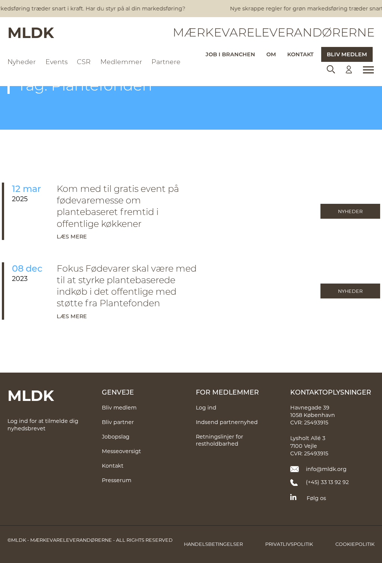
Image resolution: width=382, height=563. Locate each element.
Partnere (166, 61)
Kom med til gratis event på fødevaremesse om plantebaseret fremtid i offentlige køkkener (118, 206)
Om (271, 54)
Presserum (116, 480)
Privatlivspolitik (289, 544)
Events (57, 61)
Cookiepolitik (355, 544)
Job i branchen (230, 54)
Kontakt (300, 54)
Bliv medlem (347, 54)
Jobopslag (115, 436)
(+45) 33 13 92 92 (327, 481)
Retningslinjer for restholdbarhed (219, 440)
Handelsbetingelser (213, 544)
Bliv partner (118, 422)
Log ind (206, 407)
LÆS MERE (72, 236)
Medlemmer (121, 61)
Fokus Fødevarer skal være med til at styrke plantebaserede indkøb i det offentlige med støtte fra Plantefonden (127, 285)
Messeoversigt (121, 451)
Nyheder (21, 61)
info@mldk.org (326, 468)
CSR (84, 61)
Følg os (316, 498)
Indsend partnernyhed (227, 422)
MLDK (30, 32)
